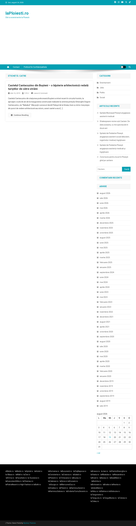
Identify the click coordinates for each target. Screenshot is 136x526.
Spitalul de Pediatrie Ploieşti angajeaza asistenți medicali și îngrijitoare (112, 148)
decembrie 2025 (106, 223)
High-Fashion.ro (26, 484)
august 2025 (105, 238)
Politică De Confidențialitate (35, 67)
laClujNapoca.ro (79, 471)
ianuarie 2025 (105, 267)
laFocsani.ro (73, 481)
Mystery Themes (29, 523)
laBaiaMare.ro (115, 478)
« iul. (98, 453)
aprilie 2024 (104, 287)
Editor (26, 93)
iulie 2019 (104, 406)
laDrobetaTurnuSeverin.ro (77, 491)
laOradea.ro (53, 488)
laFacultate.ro (21, 478)
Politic (102, 93)
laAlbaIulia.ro (105, 474)
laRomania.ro (53, 471)
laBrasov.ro (95, 471)
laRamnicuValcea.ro (56, 491)
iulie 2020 (104, 346)
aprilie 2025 (104, 252)
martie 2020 (105, 366)
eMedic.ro (9, 471)
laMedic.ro (19, 471)
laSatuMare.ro (97, 488)
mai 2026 (104, 208)
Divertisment (105, 83)
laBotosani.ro (96, 484)
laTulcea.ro (122, 498)
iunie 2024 (104, 277)
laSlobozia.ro (114, 491)
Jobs (102, 88)
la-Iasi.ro (104, 471)
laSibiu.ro (94, 491)
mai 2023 (104, 297)
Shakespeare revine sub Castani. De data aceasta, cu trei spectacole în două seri (115, 124)
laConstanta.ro (54, 474)
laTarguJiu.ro (97, 498)
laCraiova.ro (67, 474)
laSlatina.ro (104, 491)
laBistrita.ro (96, 481)
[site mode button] (123, 67)
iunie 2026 (104, 203)
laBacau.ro (103, 478)
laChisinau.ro (27, 481)
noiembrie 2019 (106, 386)
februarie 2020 (106, 371)
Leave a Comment (41, 93)
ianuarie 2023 (105, 307)
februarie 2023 (106, 302)
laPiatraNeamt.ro (12, 484)
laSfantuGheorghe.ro (118, 471)
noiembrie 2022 (106, 312)
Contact (16, 67)
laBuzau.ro (76, 478)
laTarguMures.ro (110, 498)
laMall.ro (19, 474)
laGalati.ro (77, 474)
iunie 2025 (104, 243)
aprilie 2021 (104, 327)
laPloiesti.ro (17, 13)
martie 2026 (105, 218)
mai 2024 (104, 282)
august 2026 (105, 193)
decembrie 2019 (106, 381)
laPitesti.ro (63, 488)
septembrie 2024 (107, 272)
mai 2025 (104, 248)
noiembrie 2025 (106, 228)
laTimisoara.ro (65, 478)
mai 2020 (104, 356)
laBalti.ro (37, 484)
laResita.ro (116, 484)
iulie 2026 (104, 198)
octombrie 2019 (106, 391)
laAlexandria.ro (118, 474)
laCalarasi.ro (53, 481)
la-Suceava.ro (33, 478)
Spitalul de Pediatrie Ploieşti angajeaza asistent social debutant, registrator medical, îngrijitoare (114, 136)
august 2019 (105, 401)
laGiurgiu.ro (54, 484)
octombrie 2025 (106, 233)
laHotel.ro (38, 471)
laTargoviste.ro (97, 495)
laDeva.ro (63, 481)
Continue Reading (21, 115)
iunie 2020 (104, 351)
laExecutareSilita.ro (13, 481)
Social (102, 97)
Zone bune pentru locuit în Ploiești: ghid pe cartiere (114, 158)
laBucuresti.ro (66, 471)
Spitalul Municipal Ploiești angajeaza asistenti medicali (115, 114)
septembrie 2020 (107, 337)
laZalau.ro (95, 501)
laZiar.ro (26, 474)
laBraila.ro (107, 484)
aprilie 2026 (104, 213)
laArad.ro (94, 478)
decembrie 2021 (106, 317)
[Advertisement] (68, 44)
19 (110, 437)
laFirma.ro (10, 478)
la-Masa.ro (9, 474)
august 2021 (105, 322)
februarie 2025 (106, 262)
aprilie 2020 (104, 361)
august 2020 (105, 341)
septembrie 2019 (107, 396)
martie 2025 (105, 257)
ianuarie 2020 (105, 376)
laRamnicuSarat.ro (77, 488)
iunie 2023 (104, 292)
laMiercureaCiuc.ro (67, 484)
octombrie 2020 (106, 332)
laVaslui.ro (95, 474)
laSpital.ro (29, 471)
